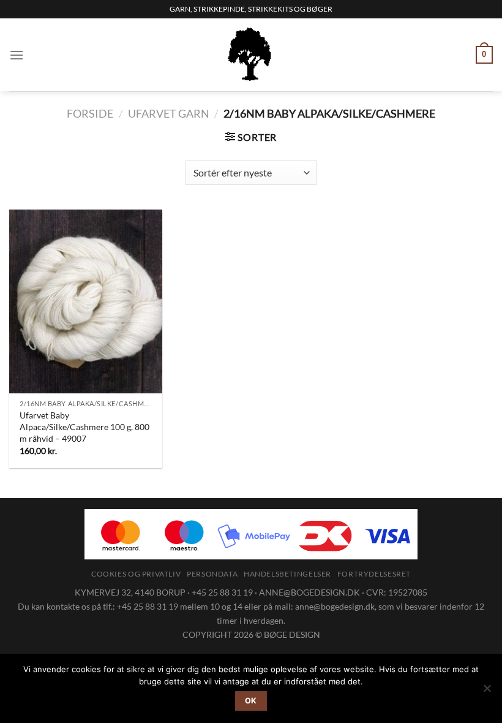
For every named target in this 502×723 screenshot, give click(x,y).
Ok (251, 700)
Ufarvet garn (168, 113)
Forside (90, 113)
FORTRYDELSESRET (374, 573)
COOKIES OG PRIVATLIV (136, 573)
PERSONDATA (212, 573)
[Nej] (487, 692)
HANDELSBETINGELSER (287, 573)
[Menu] (16, 55)
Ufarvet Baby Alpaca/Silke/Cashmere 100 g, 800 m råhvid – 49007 (84, 426)
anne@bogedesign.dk (335, 606)
